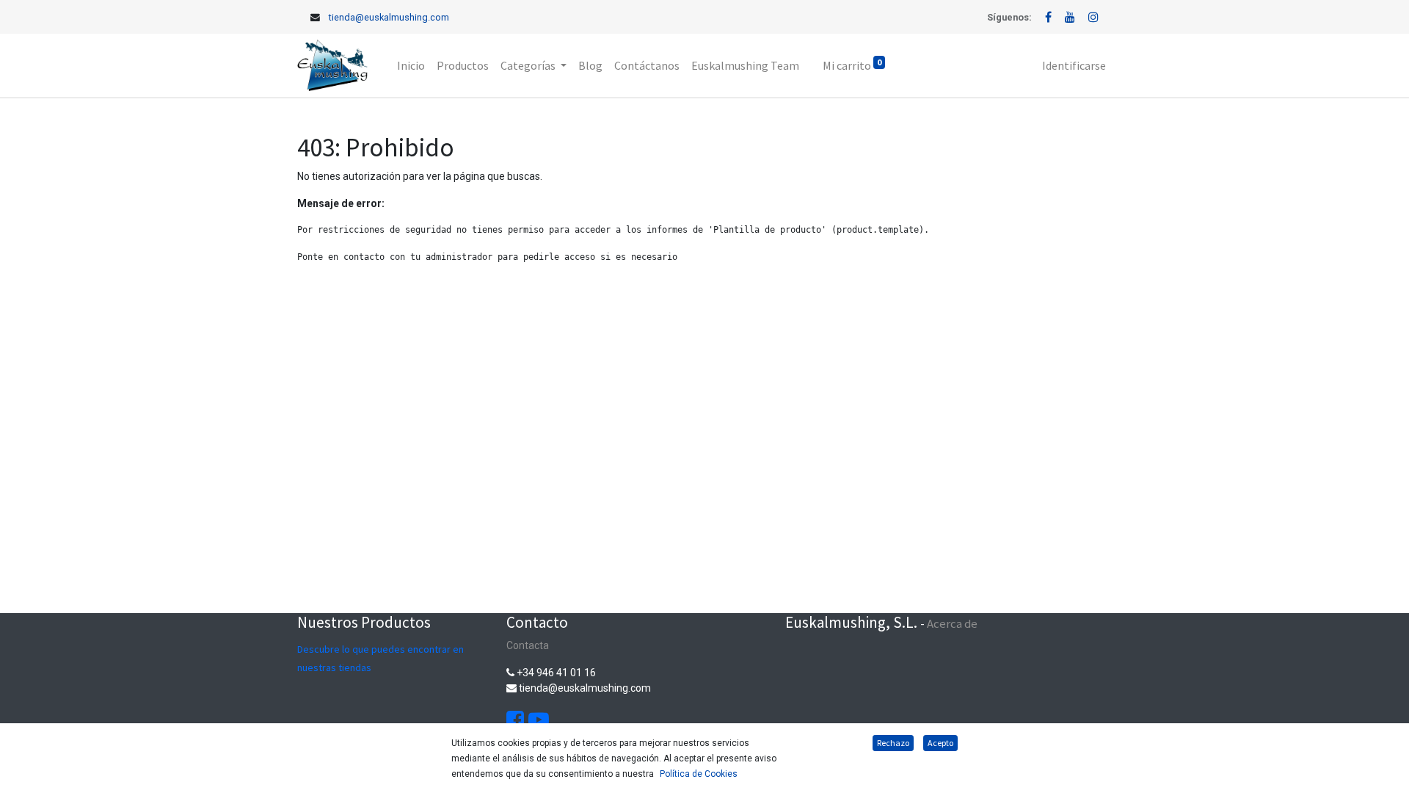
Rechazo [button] (893, 742)
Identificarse (1074, 65)
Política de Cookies (699, 774)
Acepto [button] (940, 742)
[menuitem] (411, 65)
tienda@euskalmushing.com (389, 17)
